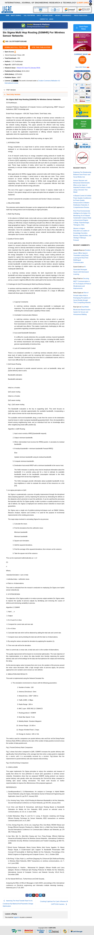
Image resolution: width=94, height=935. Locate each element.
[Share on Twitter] (30, 895)
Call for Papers (29, 15)
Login (51, 19)
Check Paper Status (83, 28)
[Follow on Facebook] (90, 1)
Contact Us (44, 19)
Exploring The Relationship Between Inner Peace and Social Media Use (82, 175)
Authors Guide (47, 15)
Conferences (66, 15)
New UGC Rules (81, 67)
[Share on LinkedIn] (40, 895)
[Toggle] (4, 90)
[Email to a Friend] (33, 895)
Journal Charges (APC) (83, 124)
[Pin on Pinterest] (36, 895)
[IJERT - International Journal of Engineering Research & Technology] (7, 9)
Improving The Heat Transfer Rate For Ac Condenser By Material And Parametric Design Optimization (18, 903)
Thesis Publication (80, 15)
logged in (16, 917)
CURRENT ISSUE (81, 54)
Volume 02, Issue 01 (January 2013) (13, 29)
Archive (58, 15)
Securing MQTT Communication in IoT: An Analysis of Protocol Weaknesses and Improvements (82, 283)
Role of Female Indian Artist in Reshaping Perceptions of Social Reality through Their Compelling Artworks (82, 297)
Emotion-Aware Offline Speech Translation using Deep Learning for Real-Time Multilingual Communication (82, 256)
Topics (39, 15)
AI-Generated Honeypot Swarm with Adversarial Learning (81, 270)
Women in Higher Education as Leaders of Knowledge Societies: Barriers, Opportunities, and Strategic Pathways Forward (82, 234)
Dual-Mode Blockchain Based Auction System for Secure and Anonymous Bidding (81, 310)
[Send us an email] (90, 4)
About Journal (16, 15)
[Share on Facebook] (27, 895)
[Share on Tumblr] (43, 895)
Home (7, 15)
